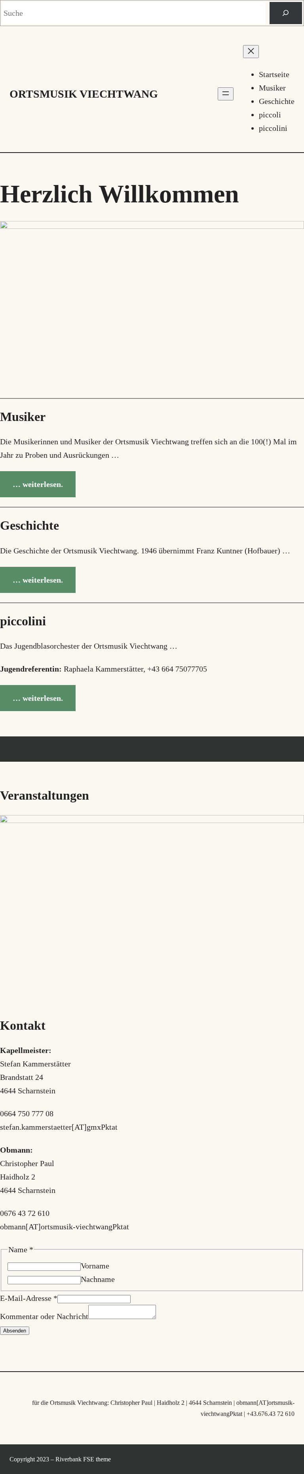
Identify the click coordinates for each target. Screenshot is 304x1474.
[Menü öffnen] (226, 93)
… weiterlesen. (38, 484)
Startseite (274, 74)
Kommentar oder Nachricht (44, 1316)
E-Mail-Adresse (28, 1298)
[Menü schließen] (251, 51)
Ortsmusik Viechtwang (84, 94)
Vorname (95, 1265)
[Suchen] (286, 13)
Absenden (14, 1331)
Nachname (98, 1279)
